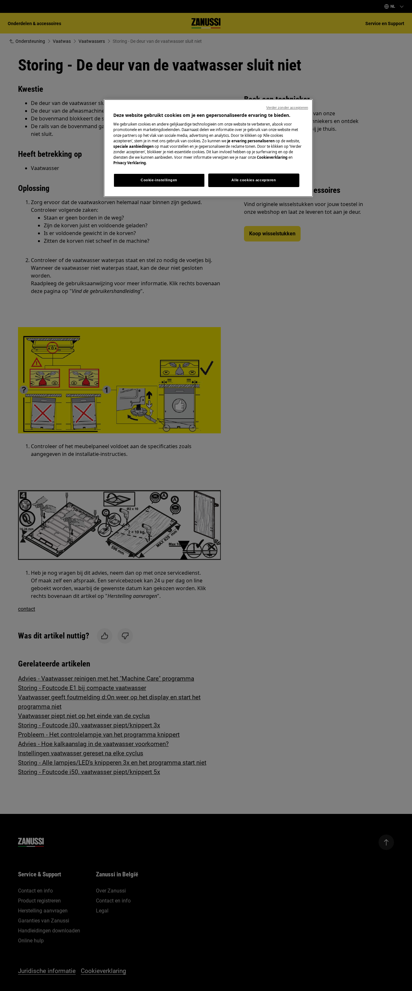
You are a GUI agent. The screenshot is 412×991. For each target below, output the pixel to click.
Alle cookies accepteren (253, 180)
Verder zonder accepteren (287, 107)
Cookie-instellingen (159, 180)
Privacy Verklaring (129, 162)
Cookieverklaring (272, 157)
